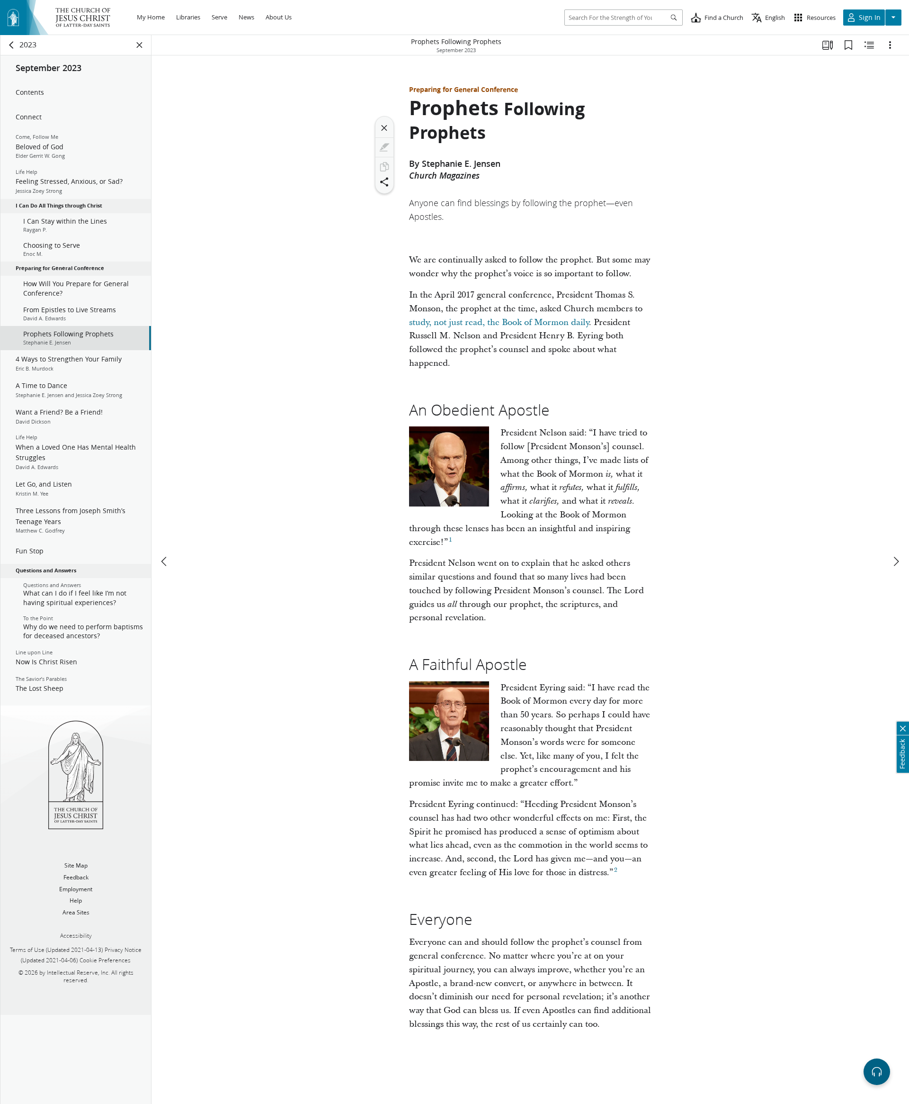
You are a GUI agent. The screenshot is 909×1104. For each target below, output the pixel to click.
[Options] (890, 45)
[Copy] (384, 166)
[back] (11, 45)
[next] (895, 561)
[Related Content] (869, 45)
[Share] (384, 182)
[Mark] (384, 147)
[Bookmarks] (848, 45)
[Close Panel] (139, 45)
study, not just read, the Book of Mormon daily (499, 322)
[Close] (384, 128)
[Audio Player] (877, 1072)
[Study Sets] (827, 45)
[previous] (164, 561)
